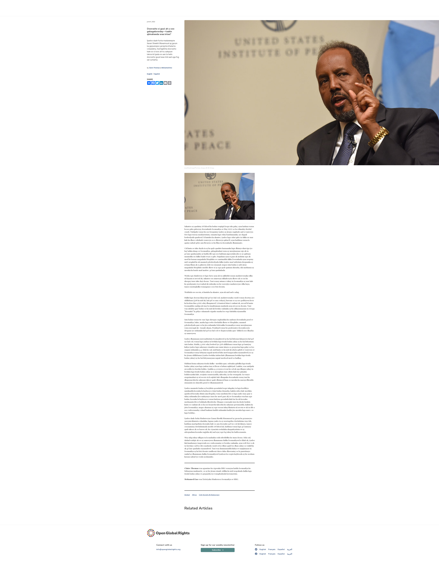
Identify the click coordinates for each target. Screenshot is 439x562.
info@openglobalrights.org (168, 549)
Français (271, 549)
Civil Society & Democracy (209, 495)
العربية (289, 549)
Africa (194, 495)
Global (187, 495)
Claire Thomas (154, 68)
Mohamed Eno (166, 68)
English (149, 74)
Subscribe (216, 550)
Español (157, 74)
